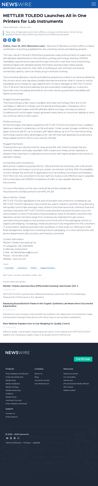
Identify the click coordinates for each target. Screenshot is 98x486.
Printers (34, 268)
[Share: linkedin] (14, 40)
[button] (94, 4)
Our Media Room (42, 384)
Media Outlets (69, 390)
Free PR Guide (83, 359)
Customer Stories (42, 380)
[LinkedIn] (14, 438)
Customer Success (14, 400)
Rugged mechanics (48, 268)
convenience (22, 268)
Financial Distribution (14, 377)
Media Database (13, 384)
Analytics (9, 394)
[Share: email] (18, 40)
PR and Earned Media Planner (76, 384)
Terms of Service (13, 443)
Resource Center (70, 374)
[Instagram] (18, 438)
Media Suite (11, 380)
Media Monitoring (13, 390)
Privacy (27, 443)
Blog (37, 377)
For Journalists (69, 377)
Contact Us (10, 413)
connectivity (9, 268)
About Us (38, 374)
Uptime (36, 443)
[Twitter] (11, 438)
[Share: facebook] (5, 40)
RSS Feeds (68, 387)
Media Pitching (12, 387)
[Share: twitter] (9, 40)
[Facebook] (7, 438)
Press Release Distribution (17, 374)
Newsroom (68, 380)
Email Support (12, 417)
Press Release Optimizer (16, 404)
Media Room (11, 397)
